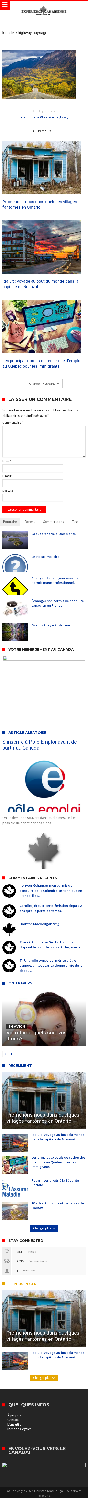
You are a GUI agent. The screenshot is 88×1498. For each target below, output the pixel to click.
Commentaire (12, 422)
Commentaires (53, 522)
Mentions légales (19, 1429)
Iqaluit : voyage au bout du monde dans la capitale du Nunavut (40, 284)
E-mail (7, 476)
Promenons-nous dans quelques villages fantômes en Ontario (39, 204)
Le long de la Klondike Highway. (44, 114)
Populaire (10, 522)
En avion (16, 1026)
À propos (14, 1415)
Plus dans (42, 131)
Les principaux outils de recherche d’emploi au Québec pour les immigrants (41, 363)
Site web (7, 490)
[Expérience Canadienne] (44, 5)
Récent (30, 522)
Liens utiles (15, 1424)
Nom (6, 461)
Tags (75, 522)
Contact (13, 1420)
